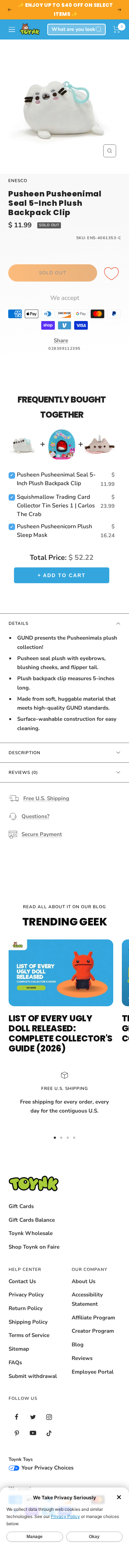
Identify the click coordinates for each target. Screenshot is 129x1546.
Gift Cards (21, 1206)
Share (61, 340)
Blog (77, 1344)
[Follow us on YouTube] (33, 1433)
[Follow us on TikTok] (49, 1433)
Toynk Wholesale (31, 1233)
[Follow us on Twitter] (33, 1417)
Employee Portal (93, 1371)
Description (24, 753)
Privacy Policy (26, 1294)
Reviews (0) (23, 772)
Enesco (17, 181)
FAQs (15, 1362)
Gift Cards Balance (32, 1220)
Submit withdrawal (33, 1376)
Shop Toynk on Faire (34, 1246)
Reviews (82, 1358)
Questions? (35, 816)
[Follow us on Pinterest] (17, 1433)
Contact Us (22, 1281)
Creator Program (93, 1330)
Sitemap (19, 1348)
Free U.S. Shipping (46, 798)
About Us (83, 1281)
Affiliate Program (93, 1317)
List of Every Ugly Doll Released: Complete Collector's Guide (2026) (61, 1033)
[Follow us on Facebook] (17, 1417)
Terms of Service (29, 1335)
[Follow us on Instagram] (49, 1417)
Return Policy (26, 1308)
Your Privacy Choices (46, 1467)
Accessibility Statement (87, 1299)
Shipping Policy (28, 1322)
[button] (116, 29)
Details (18, 623)
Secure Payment (42, 834)
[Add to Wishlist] (112, 274)
